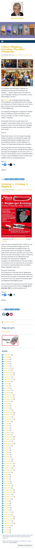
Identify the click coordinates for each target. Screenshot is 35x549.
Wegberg (21, 179)
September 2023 (8, 419)
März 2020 (7, 510)
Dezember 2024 (8, 394)
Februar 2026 (7, 368)
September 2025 (8, 379)
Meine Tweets (6, 331)
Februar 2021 (7, 485)
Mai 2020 (6, 505)
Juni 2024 (6, 403)
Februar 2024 (7, 410)
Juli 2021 (6, 474)
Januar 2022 (7, 461)
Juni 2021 (6, 476)
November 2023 (8, 414)
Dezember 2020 (8, 490)
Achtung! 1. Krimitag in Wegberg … (14, 185)
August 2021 (7, 472)
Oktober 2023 (7, 417)
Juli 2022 (6, 448)
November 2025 (8, 375)
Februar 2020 (7, 512)
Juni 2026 (6, 359)
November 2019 (8, 519)
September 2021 (8, 470)
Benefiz (6, 179)
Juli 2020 (6, 501)
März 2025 (7, 388)
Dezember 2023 (8, 412)
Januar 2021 (7, 488)
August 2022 (7, 445)
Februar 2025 (7, 390)
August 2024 (7, 401)
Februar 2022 (7, 459)
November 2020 (8, 492)
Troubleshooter (29, 189)
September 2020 (8, 496)
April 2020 (7, 507)
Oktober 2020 (7, 494)
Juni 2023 (6, 423)
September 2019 (8, 523)
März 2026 (7, 366)
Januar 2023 (7, 434)
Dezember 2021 (8, 463)
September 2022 (8, 443)
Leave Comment (6, 191)
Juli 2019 (6, 527)
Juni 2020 (6, 503)
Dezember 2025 (8, 372)
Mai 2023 (6, 425)
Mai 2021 (6, 479)
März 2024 (7, 408)
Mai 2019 (6, 532)
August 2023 (7, 421)
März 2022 (7, 456)
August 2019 (7, 525)
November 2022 (8, 439)
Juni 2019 (6, 530)
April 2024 (7, 406)
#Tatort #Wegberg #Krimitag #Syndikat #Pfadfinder (13, 49)
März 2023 (7, 430)
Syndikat (6, 100)
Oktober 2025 (7, 377)
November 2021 (8, 465)
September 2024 (8, 399)
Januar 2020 (7, 514)
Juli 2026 (6, 357)
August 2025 (7, 381)
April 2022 (7, 454)
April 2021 (7, 481)
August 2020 (7, 499)
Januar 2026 (7, 370)
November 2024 (8, 397)
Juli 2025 (6, 383)
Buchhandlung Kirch (20, 239)
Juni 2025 (6, 386)
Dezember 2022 (8, 437)
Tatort (26, 55)
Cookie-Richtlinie (13, 542)
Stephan (16, 55)
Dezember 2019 (8, 516)
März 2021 (7, 483)
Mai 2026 (6, 361)
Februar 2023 (7, 432)
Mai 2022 (6, 452)
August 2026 (7, 355)
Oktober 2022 (7, 441)
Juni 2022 (6, 450)
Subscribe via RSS (8, 322)
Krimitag (11, 179)
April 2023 (7, 428)
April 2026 (7, 363)
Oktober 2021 (7, 468)
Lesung (22, 55)
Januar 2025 (7, 392)
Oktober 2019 (7, 521)
